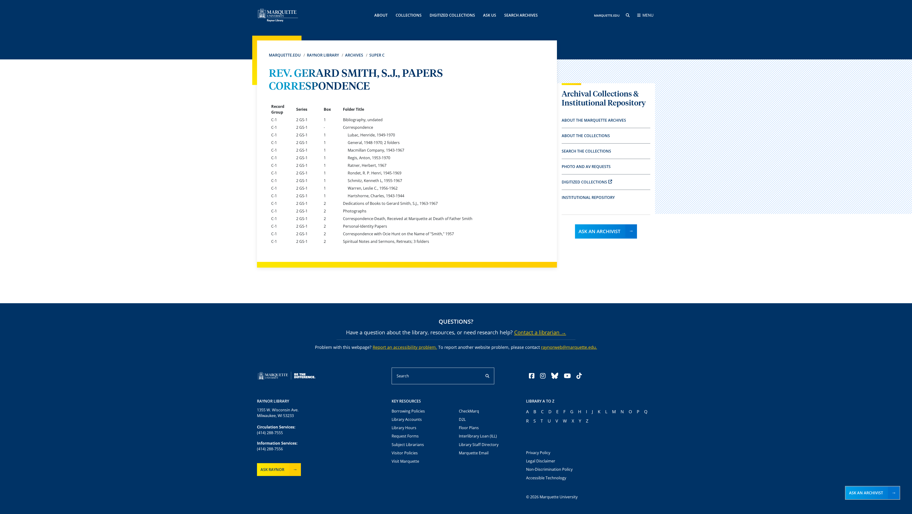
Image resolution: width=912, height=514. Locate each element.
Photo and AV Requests (586, 166)
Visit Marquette (405, 461)
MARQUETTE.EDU (607, 15)
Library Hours (404, 427)
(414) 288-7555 (270, 432)
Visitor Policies (405, 453)
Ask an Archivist (599, 231)
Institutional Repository (588, 197)
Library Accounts (407, 419)
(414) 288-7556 (270, 449)
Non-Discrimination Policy (549, 469)
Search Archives (521, 15)
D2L (462, 419)
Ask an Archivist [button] (866, 492)
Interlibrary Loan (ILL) (478, 436)
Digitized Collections (452, 15)
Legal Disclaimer (540, 461)
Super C (377, 55)
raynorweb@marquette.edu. (569, 347)
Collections (409, 15)
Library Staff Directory (479, 444)
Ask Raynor (272, 469)
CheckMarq (469, 411)
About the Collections (586, 135)
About (381, 15)
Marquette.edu (285, 55)
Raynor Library (323, 55)
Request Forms (405, 436)
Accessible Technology (546, 477)
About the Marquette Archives (594, 120)
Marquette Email (474, 453)
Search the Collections (586, 151)
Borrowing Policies (408, 411)
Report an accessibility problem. (405, 347)
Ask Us (489, 15)
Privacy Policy (538, 452)
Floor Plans (469, 427)
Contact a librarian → (540, 332)
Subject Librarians (408, 444)
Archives (354, 55)
